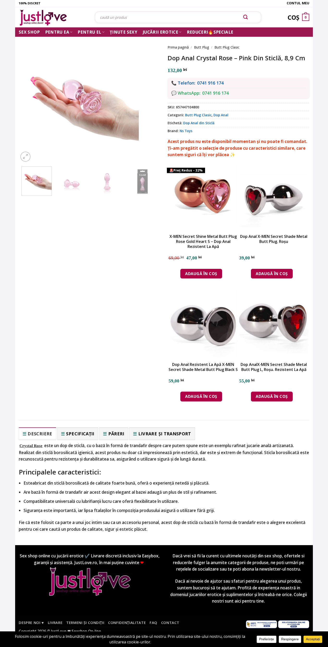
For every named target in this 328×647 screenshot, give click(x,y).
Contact (170, 622)
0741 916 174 (210, 83)
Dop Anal (220, 115)
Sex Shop (29, 32)
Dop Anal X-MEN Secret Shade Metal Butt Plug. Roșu (273, 239)
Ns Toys (186, 131)
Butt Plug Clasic (226, 47)
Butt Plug (201, 47)
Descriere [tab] (40, 434)
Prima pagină (178, 47)
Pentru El (89, 32)
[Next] (149, 96)
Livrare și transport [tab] (164, 434)
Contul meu (298, 3)
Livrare (55, 622)
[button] (25, 157)
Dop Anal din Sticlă (198, 123)
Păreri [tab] (116, 434)
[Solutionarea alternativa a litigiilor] (261, 623)
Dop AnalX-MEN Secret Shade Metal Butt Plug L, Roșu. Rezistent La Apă (274, 367)
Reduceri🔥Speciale (210, 32)
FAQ (153, 622)
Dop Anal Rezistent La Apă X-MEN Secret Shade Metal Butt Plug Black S (203, 367)
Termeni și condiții (85, 622)
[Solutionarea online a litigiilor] (293, 623)
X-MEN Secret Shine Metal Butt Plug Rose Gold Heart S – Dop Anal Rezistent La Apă (203, 241)
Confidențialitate (127, 622)
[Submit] (245, 17)
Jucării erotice (160, 32)
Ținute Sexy (123, 32)
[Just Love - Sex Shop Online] (53, 17)
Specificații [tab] (80, 434)
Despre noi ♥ (31, 622)
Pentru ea (57, 32)
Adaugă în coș (201, 273)
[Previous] (29, 96)
